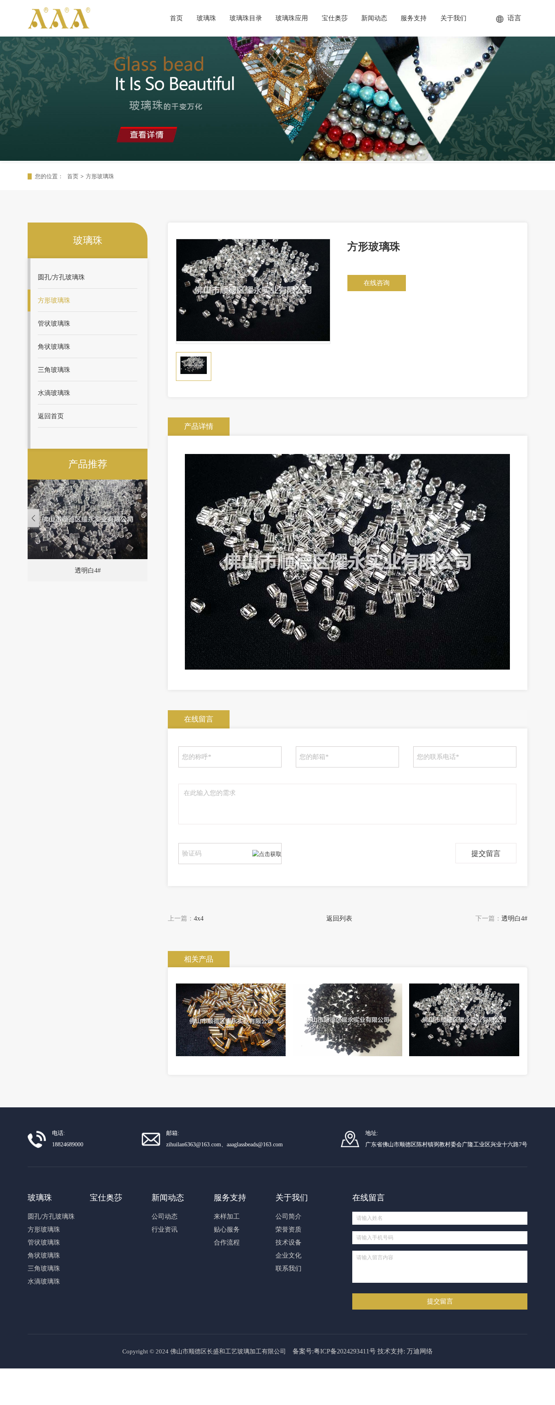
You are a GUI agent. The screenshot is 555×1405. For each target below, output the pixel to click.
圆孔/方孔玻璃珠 (61, 277)
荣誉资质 (288, 1229)
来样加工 (227, 1216)
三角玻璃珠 (54, 369)
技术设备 (288, 1242)
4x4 (199, 918)
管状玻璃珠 (54, 323)
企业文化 (288, 1255)
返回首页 (51, 416)
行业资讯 (165, 1229)
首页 (72, 176)
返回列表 (339, 918)
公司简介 (288, 1216)
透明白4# (514, 918)
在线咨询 (377, 282)
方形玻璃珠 (100, 176)
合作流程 (227, 1242)
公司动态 (165, 1216)
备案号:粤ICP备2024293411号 (334, 1351)
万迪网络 (420, 1351)
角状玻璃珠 (54, 346)
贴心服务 (227, 1229)
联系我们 (288, 1268)
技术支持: (391, 1351)
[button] (33, 518)
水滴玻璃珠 (54, 392)
